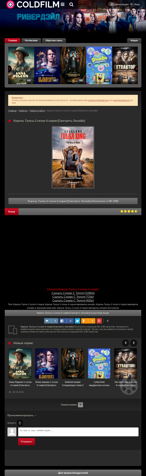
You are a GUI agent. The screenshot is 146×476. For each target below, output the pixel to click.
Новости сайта (37, 110)
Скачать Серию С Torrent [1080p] (73, 293)
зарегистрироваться (98, 100)
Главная (12, 40)
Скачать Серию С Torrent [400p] (73, 300)
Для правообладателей (73, 472)
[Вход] (20, 423)
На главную (33, 4)
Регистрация (122, 4)
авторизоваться (122, 100)
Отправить (26, 441)
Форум (134, 40)
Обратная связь (54, 40)
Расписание (31, 40)
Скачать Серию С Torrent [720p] (73, 296)
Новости (23, 110)
